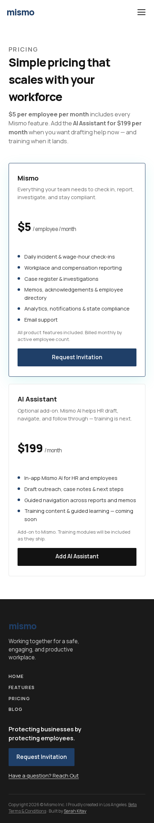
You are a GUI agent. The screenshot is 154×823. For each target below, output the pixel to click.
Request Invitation (77, 357)
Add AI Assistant (77, 556)
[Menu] (141, 12)
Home (16, 676)
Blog (16, 709)
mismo (20, 12)
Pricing (19, 699)
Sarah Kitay (75, 811)
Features (22, 687)
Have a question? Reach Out (44, 775)
